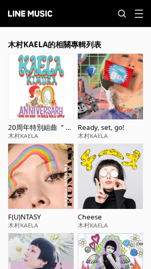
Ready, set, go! (101, 127)
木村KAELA (23, 135)
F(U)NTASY (24, 217)
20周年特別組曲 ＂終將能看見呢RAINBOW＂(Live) (40, 127)
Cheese (90, 217)
